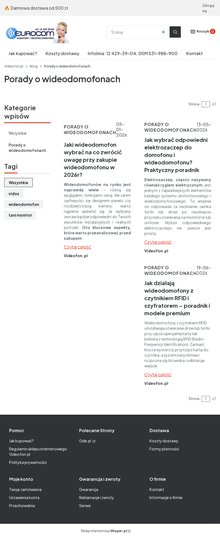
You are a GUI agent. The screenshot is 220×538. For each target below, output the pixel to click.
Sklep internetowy (104, 531)
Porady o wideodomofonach (27, 147)
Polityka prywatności (28, 462)
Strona (194, 104)
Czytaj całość (77, 247)
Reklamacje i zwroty (96, 497)
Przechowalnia (22, 505)
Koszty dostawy (163, 440)
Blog (34, 66)
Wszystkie (18, 133)
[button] (175, 32)
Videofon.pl (13, 66)
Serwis (85, 505)
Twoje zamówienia (25, 489)
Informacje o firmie (165, 497)
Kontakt (156, 489)
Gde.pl (85, 440)
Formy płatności (164, 448)
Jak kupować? (21, 440)
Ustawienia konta (24, 497)
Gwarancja (88, 489)
